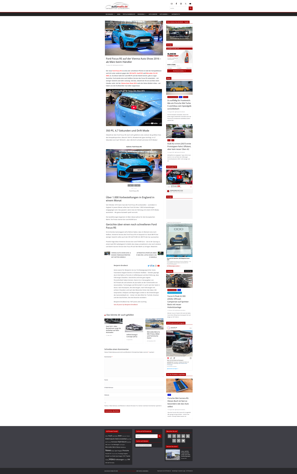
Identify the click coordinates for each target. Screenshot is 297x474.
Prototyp (120, 453)
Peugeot (119, 450)
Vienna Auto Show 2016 (129, 83)
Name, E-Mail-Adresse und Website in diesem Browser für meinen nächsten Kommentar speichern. (133, 406)
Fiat (128, 439)
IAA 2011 (109, 444)
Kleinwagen (116, 444)
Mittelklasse (123, 447)
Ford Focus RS (117, 71)
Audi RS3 (140, 73)
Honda (109, 442)
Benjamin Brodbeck (119, 65)
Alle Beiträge (188, 271)
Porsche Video (115, 453)
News (118, 14)
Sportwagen (119, 456)
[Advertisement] (179, 209)
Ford (130, 439)
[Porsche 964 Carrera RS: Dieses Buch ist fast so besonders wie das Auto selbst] (179, 386)
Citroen (128, 436)
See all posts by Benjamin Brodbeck (126, 304)
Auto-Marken (164, 14)
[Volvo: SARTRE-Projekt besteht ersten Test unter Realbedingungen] (173, 454)
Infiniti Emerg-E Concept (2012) (131, 336)
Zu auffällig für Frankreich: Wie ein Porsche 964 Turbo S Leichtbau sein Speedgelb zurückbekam (179, 104)
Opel (116, 450)
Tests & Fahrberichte (129, 14)
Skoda (113, 456)
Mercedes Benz (110, 447)
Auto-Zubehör (153, 14)
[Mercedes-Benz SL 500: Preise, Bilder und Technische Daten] (154, 320)
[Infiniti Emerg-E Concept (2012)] (134, 320)
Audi (169, 140)
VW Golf (107, 462)
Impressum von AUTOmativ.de (164, 471)
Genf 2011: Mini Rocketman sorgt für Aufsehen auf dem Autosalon (113, 329)
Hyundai (129, 442)
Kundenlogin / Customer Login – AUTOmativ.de (182, 471)
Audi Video (115, 436)
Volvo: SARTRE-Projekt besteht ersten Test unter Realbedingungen (185, 454)
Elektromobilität (121, 439)
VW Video (112, 462)
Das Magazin (109, 14)
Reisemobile (141, 14)
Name (106, 380)
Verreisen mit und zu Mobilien (174, 292)
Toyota (128, 456)
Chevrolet (124, 436)
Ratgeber (126, 453)
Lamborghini (122, 444)
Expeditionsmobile (172, 290)
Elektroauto (110, 439)
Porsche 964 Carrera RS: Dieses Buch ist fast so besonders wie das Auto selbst (178, 402)
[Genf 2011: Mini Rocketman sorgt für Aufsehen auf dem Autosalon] (113, 320)
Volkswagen (119, 459)
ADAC (106, 436)
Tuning (107, 459)
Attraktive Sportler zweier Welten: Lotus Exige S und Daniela (146, 255)
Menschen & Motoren (173, 97)
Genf (106, 442)
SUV (124, 456)
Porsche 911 (108, 453)
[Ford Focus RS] (134, 166)
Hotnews (114, 442)
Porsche (186, 97)
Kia (112, 444)
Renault (107, 456)
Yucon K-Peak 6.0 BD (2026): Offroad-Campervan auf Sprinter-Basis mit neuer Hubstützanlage (178, 301)
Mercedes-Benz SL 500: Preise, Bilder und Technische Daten (153, 335)
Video (112, 459)
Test (173, 140)
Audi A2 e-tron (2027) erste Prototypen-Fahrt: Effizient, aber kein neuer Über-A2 (179, 146)
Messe (118, 447)
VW (128, 459)
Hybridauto (122, 442)
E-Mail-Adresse (108, 387)
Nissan (112, 450)
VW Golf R (132, 73)
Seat (111, 456)
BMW (120, 436)
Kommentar (108, 357)
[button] (114, 14)
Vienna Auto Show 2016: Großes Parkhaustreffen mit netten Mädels (121, 255)
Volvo (125, 459)
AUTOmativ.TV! (176, 14)
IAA (106, 444)
